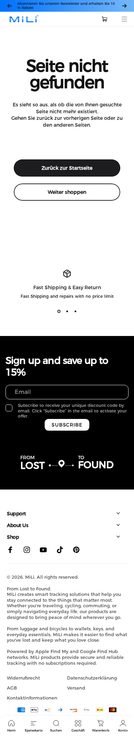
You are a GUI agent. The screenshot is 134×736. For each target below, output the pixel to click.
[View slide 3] (75, 311)
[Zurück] (9, 6)
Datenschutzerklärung (92, 678)
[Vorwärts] (124, 6)
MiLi (29, 577)
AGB (12, 688)
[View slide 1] (59, 311)
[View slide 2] (67, 311)
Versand (76, 688)
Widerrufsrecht (23, 678)
